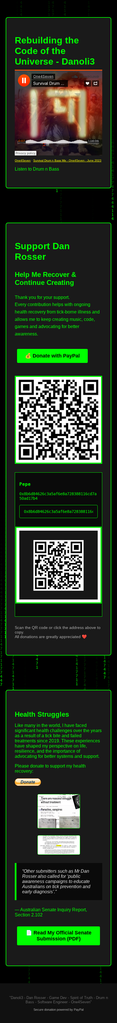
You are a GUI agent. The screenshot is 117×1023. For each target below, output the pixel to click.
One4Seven (23, 160)
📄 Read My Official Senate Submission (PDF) (58, 936)
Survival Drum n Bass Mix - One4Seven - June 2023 (67, 160)
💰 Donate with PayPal (52, 356)
